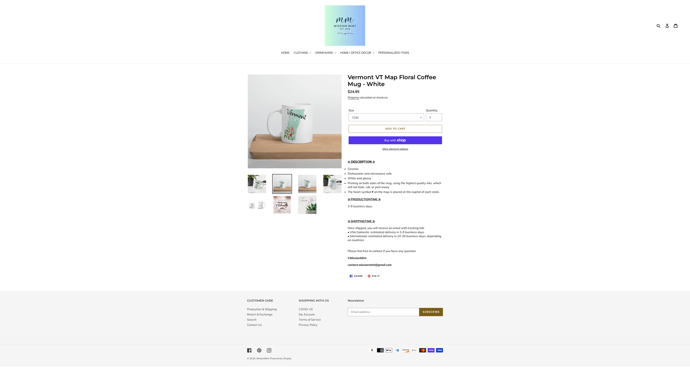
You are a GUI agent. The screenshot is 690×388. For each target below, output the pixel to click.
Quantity (432, 110)
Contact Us (254, 325)
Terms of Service (310, 319)
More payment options (395, 149)
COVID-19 (306, 309)
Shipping (353, 97)
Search (251, 319)
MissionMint (262, 358)
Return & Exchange (260, 314)
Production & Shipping (262, 309)
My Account (307, 314)
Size (351, 110)
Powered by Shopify (280, 358)
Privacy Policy (308, 325)
